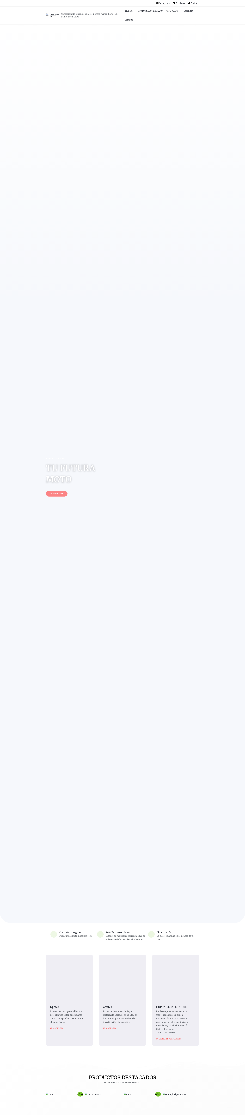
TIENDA (128, 11)
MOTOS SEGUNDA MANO (150, 11)
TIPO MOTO (172, 11)
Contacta (129, 20)
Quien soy (188, 11)
